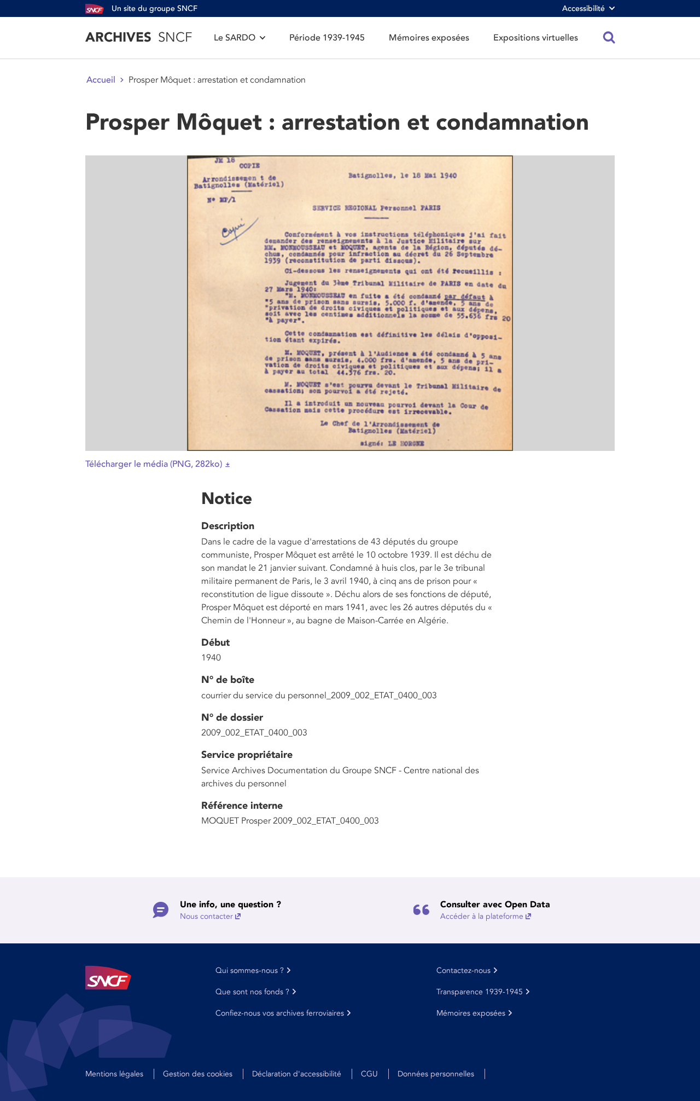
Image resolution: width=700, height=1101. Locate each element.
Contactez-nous (463, 970)
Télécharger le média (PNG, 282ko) (153, 464)
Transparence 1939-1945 (479, 991)
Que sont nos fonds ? (252, 991)
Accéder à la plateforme (481, 916)
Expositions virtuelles (535, 37)
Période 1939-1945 (327, 37)
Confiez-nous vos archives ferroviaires (279, 1013)
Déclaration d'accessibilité (296, 1074)
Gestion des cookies (197, 1074)
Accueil (100, 79)
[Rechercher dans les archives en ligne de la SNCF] (609, 38)
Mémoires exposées (429, 37)
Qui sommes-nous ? (249, 970)
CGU (369, 1074)
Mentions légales (114, 1074)
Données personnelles (436, 1074)
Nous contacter (206, 916)
